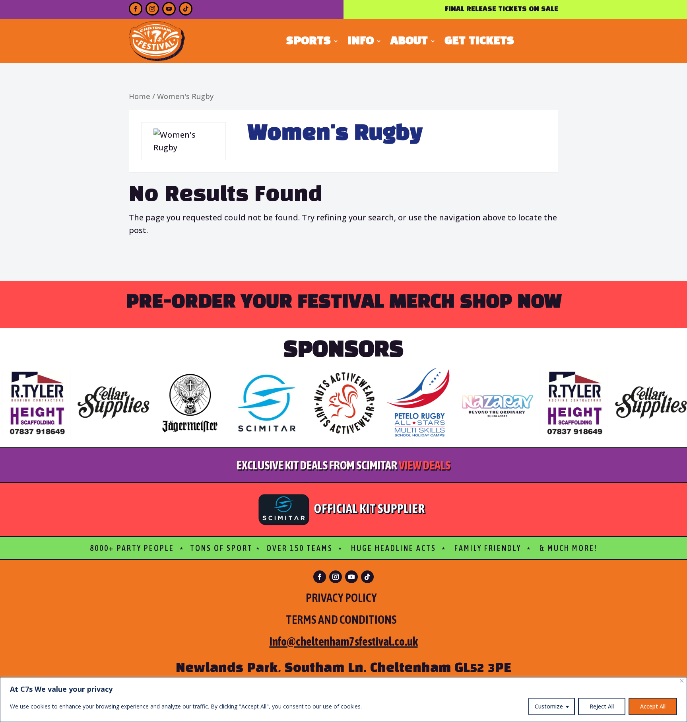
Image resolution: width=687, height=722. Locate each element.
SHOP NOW (510, 302)
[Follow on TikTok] (185, 9)
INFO (360, 42)
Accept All (653, 706)
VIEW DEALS (424, 465)
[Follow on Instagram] (152, 9)
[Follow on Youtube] (169, 9)
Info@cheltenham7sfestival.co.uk (344, 641)
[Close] (681, 681)
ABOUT (409, 42)
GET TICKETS (479, 42)
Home (139, 96)
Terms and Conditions (344, 619)
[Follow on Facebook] (135, 9)
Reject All (602, 706)
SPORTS (308, 42)
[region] (343, 699)
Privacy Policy (341, 597)
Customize (549, 706)
